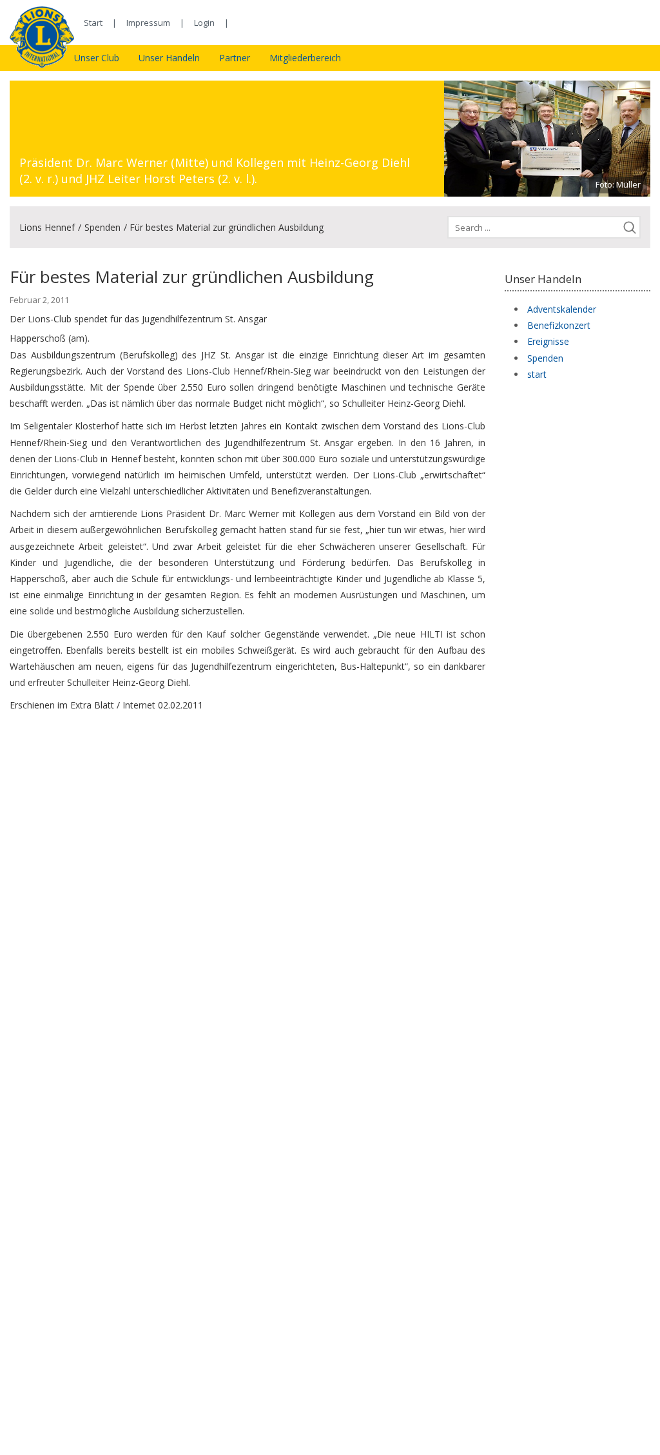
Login (204, 22)
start (537, 374)
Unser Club (96, 58)
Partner (234, 58)
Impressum (148, 22)
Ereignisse (548, 341)
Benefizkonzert (558, 325)
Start (93, 22)
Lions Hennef (47, 227)
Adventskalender (561, 309)
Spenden (102, 227)
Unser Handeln (169, 58)
